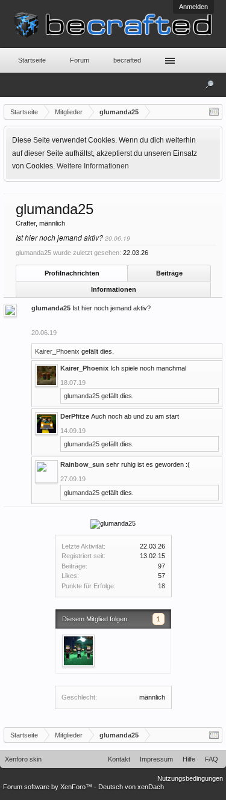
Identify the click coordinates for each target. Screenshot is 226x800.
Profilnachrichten (72, 273)
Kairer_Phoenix (57, 351)
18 (161, 585)
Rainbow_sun (82, 464)
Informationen (113, 289)
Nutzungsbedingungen (190, 778)
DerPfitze (74, 416)
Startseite (32, 60)
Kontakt (119, 759)
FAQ (211, 759)
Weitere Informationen (93, 166)
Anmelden (193, 6)
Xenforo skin (23, 759)
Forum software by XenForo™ (48, 786)
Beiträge (169, 273)
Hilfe (189, 759)
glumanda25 (51, 308)
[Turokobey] (78, 651)
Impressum (156, 759)
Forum (79, 60)
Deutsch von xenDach (131, 786)
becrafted (127, 60)
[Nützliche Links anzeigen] (214, 112)
